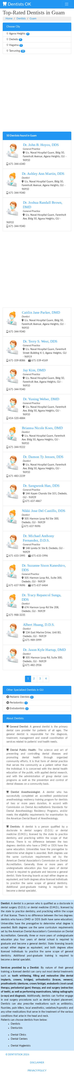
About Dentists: (15, 718)
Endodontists (18, 708)
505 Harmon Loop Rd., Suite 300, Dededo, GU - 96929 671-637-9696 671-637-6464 (37, 575)
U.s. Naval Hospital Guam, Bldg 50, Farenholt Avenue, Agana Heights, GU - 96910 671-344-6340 (37, 154)
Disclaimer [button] (37, 1063)
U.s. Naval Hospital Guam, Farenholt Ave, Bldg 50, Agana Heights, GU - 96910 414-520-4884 (37, 408)
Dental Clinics (18, 1035)
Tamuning (16, 51)
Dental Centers (19, 1039)
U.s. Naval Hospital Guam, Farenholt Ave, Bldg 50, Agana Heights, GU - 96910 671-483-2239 (37, 466)
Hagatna (15, 45)
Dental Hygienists (21, 1046)
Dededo (14, 39)
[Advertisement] (37, 94)
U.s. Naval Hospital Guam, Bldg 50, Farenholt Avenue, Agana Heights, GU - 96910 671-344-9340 (36, 183)
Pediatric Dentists (20, 697)
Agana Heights (18, 33)
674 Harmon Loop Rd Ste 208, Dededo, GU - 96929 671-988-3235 (34, 604)
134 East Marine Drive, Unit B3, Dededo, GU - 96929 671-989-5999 (42, 632)
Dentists (21, 18)
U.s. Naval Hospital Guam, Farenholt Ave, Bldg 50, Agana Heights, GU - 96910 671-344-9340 (36, 214)
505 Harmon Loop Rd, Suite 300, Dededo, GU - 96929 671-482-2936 (44, 657)
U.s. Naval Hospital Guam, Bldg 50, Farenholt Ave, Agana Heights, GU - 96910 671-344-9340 (36, 379)
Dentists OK (19, 4)
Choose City (13, 26)
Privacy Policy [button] (37, 1071)
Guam (33, 18)
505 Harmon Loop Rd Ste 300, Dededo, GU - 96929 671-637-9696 (43, 518)
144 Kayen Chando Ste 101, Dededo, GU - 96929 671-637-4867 (45, 493)
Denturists (16, 1028)
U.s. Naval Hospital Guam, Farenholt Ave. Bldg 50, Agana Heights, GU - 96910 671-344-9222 (36, 437)
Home (9, 18)
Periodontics (18, 702)
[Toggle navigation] (66, 4)
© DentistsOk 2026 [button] (17, 1054)
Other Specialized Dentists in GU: (25, 690)
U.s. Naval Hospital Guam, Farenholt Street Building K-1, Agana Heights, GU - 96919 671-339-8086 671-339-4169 (37, 350)
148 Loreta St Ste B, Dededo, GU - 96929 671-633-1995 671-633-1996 (36, 545)
